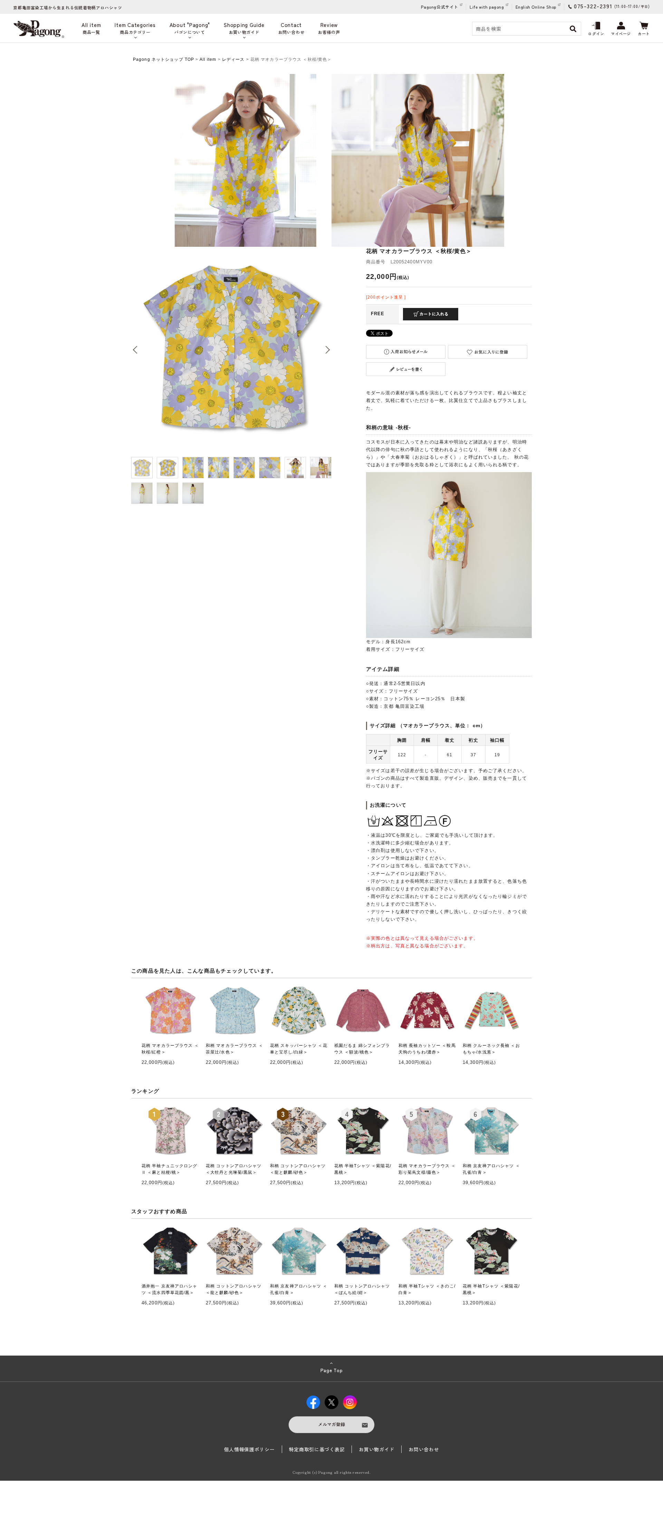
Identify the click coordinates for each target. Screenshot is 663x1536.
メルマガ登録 (331, 1424)
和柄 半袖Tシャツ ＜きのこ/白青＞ (426, 1289)
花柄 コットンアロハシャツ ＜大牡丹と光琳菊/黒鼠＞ (234, 1169)
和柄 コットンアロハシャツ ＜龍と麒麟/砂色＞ (298, 1169)
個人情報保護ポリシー (249, 1449)
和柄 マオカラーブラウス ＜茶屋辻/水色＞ (234, 1049)
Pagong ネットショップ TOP (163, 59)
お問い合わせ (424, 1449)
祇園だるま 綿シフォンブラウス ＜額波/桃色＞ (362, 1049)
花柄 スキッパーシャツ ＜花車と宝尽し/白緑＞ (298, 1049)
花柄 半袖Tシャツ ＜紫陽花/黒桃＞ (362, 1169)
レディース (233, 59)
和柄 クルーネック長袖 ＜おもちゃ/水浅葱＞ (491, 1049)
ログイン (596, 33)
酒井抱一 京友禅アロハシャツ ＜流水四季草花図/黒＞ (170, 1289)
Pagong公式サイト (439, 7)
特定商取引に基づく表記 (317, 1449)
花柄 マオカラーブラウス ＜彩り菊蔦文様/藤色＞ (427, 1169)
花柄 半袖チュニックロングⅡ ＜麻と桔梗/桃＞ (170, 1169)
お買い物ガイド (376, 1449)
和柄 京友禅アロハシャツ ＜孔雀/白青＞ (491, 1169)
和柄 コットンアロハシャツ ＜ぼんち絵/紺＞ (362, 1289)
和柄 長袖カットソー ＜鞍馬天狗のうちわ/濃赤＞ (427, 1049)
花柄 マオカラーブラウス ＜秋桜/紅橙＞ (170, 1049)
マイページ (621, 33)
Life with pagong (487, 7)
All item (208, 59)
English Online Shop (536, 7)
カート (644, 33)
